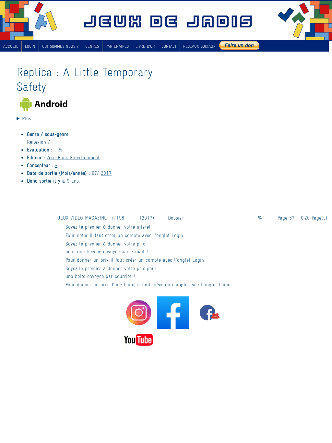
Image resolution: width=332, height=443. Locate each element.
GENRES (92, 46)
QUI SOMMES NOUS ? (60, 46)
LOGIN (30, 46)
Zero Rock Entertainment (73, 157)
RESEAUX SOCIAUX (199, 46)
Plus (26, 118)
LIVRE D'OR (145, 46)
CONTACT (168, 46)
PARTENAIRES (117, 46)
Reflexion (36, 141)
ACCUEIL (10, 46)
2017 (106, 173)
